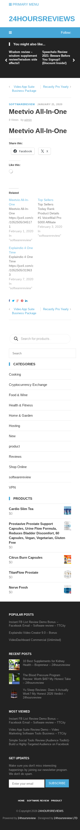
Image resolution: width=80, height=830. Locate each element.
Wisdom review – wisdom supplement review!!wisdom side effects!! (23, 57)
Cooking (15, 374)
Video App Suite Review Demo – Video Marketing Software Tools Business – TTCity (37, 731)
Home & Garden (21, 415)
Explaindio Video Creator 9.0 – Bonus (33, 632)
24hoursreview (27, 818)
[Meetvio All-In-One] (23, 220)
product (14, 446)
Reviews (15, 456)
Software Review (38, 800)
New (12, 436)
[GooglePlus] (18, 300)
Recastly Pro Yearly (56, 86)
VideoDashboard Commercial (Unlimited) (35, 640)
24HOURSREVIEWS (42, 19)
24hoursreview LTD (66, 818)
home (21, 800)
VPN (12, 487)
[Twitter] (14, 300)
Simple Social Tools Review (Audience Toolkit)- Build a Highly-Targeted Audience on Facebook (39, 742)
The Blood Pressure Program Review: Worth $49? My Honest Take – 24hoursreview (47, 678)
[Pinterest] (22, 300)
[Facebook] (10, 300)
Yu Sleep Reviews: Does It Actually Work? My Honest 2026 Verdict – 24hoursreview (45, 693)
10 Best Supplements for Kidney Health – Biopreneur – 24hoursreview (46, 663)
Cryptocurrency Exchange (28, 385)
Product (56, 800)
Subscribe (57, 783)
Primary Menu (25, 4)
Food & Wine (18, 395)
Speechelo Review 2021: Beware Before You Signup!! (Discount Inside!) (56, 57)
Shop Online (18, 467)
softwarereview (22, 104)
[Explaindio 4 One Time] (23, 268)
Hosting (14, 426)
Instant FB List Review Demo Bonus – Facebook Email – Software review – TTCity (37, 623)
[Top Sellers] (52, 218)
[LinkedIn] (27, 300)
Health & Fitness (21, 405)
